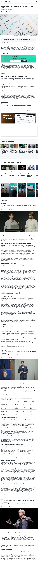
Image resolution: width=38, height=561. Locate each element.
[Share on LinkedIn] (6, 11)
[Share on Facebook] (1, 11)
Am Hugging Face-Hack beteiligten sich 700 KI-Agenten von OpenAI (5, 173)
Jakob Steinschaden (5, 206)
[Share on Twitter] (3, 11)
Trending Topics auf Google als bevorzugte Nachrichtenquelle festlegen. (16, 39)
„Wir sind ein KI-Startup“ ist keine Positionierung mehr (14, 151)
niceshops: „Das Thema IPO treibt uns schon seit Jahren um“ (23, 152)
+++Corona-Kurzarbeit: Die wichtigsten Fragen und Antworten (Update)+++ (18, 105)
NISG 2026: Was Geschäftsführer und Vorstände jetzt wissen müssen (31, 152)
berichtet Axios (31, 331)
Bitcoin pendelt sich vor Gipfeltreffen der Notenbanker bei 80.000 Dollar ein (13, 173)
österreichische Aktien (4, 102)
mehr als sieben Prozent (24, 554)
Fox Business (10, 477)
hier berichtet (8, 441)
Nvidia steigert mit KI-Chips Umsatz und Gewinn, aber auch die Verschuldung (22, 173)
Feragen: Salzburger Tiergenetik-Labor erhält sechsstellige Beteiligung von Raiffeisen (30, 174)
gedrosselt (2, 331)
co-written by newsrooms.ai (13, 354)
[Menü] (36, 1)
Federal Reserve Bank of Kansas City (22, 446)
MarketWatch (21, 478)
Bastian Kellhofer (4, 9)
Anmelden (24, 60)
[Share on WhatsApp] (9, 11)
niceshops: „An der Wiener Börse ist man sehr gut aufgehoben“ (5, 152)
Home (9, 1)
